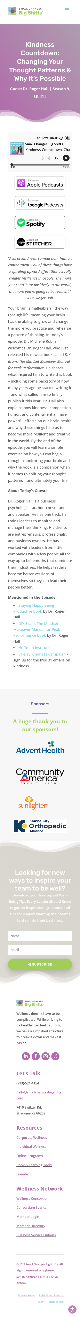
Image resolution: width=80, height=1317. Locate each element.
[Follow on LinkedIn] (26, 1056)
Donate (22, 1174)
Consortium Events (31, 1207)
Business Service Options (36, 1235)
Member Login (27, 1216)
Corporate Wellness (31, 1137)
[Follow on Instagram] (45, 1056)
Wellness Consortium (32, 1198)
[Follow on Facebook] (36, 1056)
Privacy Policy (26, 1295)
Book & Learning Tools (34, 1165)
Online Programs (29, 1156)
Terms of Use (55, 1302)
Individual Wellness (31, 1146)
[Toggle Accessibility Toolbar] (72, 1309)
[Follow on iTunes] (55, 1056)
